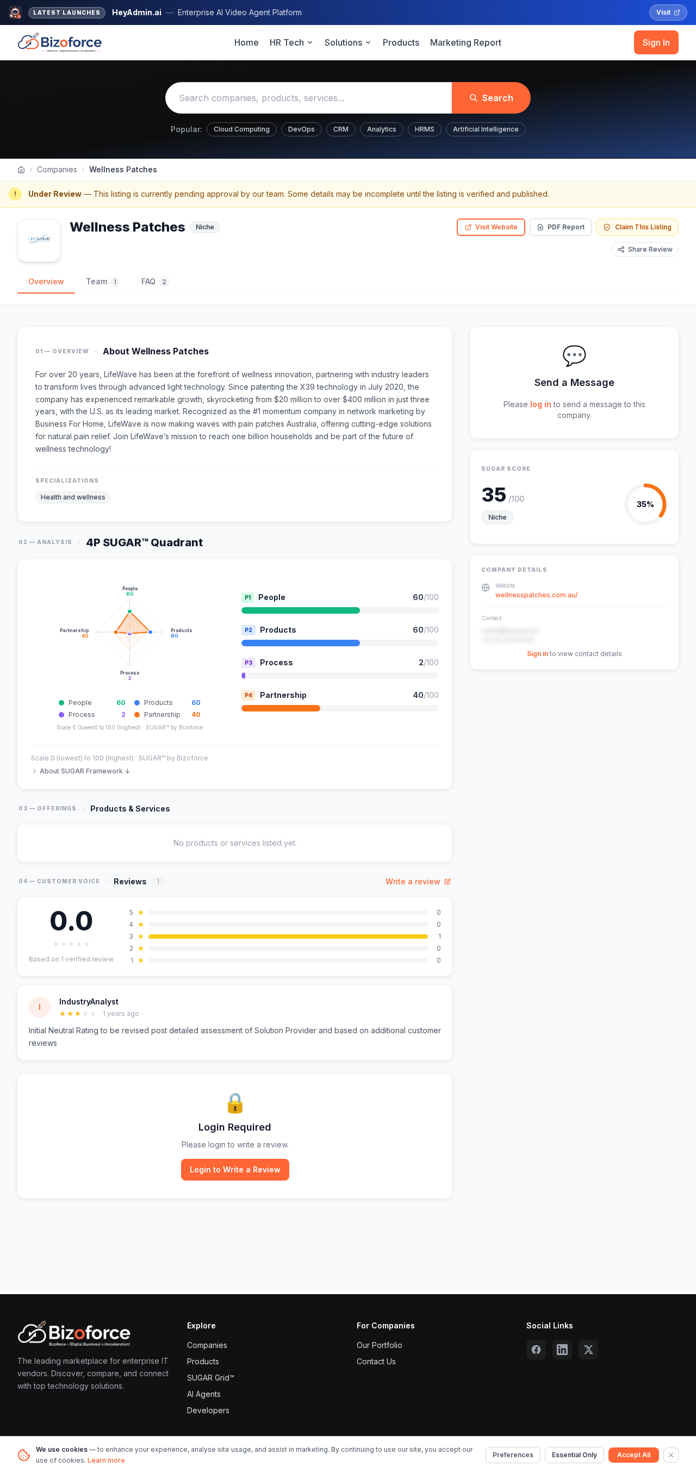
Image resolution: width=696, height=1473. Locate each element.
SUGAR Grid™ (210, 1377)
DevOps (301, 129)
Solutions (343, 42)
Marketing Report (465, 42)
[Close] (671, 1455)
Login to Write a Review (235, 1169)
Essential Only (574, 1455)
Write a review (413, 881)
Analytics (381, 129)
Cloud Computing (242, 129)
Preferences (513, 1455)
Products (401, 42)
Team (101, 281)
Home (246, 42)
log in (540, 404)
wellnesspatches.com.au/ (536, 595)
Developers (208, 1410)
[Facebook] (536, 1349)
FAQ (153, 281)
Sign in (537, 654)
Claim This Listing (643, 227)
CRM (341, 129)
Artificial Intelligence (486, 129)
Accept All (633, 1455)
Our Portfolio (379, 1345)
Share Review (650, 249)
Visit (663, 12)
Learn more (106, 1460)
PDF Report (566, 227)
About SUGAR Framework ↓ (85, 771)
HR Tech (287, 42)
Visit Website (496, 227)
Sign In (656, 42)
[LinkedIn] (562, 1349)
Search (497, 97)
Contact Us (376, 1361)
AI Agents (204, 1394)
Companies (57, 169)
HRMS (424, 129)
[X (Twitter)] (588, 1349)
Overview (46, 281)
